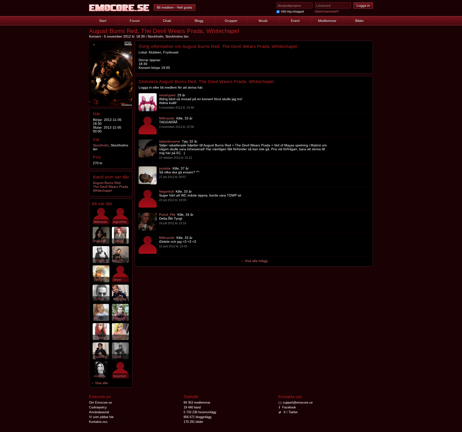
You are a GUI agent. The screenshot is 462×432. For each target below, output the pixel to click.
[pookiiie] (148, 175)
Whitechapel (102, 190)
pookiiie (165, 168)
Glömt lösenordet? (327, 11)
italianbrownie (169, 141)
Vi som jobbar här (101, 417)
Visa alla (101, 383)
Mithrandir (166, 118)
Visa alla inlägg (256, 261)
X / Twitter (290, 412)
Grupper (231, 21)
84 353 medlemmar (197, 402)
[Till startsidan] (119, 7)
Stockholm (101, 145)
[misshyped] (148, 102)
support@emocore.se (298, 402)
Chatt (167, 21)
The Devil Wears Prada (110, 187)
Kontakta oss (98, 422)
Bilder (359, 21)
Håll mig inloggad (292, 11)
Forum (135, 21)
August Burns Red (107, 183)
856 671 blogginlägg (197, 417)
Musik (263, 21)
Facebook (288, 407)
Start (102, 21)
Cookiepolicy (98, 407)
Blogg (199, 21)
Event (295, 21)
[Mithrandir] (148, 125)
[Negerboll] (148, 199)
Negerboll (166, 191)
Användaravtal (99, 412)
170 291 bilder (193, 422)
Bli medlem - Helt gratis (174, 7)
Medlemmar (327, 21)
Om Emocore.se (100, 402)
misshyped (167, 95)
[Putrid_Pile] (148, 222)
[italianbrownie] (148, 148)
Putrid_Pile (167, 214)
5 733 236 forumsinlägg (200, 412)
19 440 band (192, 407)
